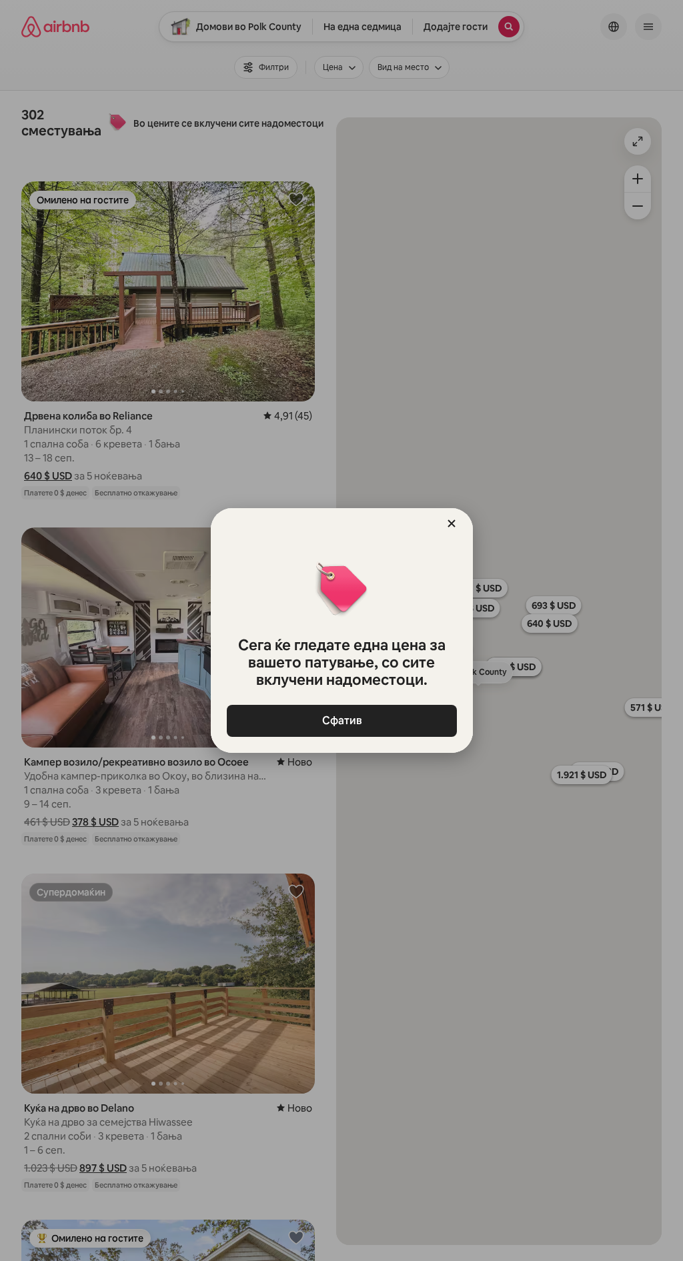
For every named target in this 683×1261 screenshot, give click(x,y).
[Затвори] (451, 523)
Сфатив (341, 721)
